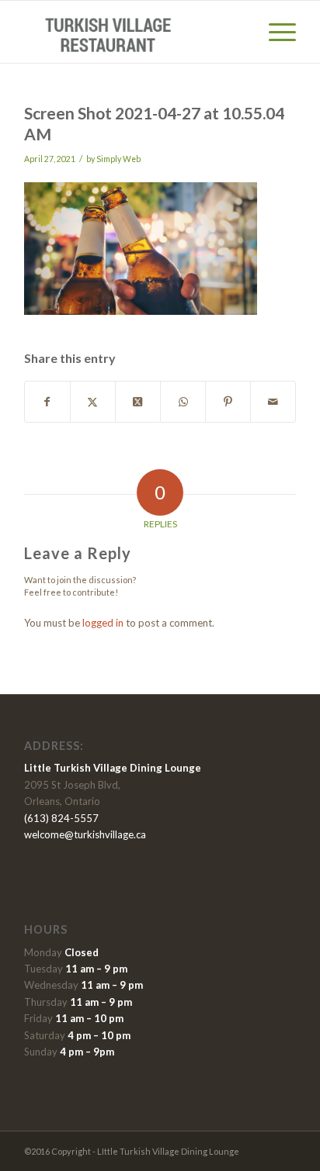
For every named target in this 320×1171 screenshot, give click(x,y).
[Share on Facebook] (47, 402)
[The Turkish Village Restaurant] (133, 32)
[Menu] (274, 32)
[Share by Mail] (273, 402)
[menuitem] (274, 32)
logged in (102, 623)
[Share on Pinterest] (228, 402)
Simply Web (118, 159)
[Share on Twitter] (93, 402)
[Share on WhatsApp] (183, 402)
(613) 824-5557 (61, 818)
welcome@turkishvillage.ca (85, 834)
